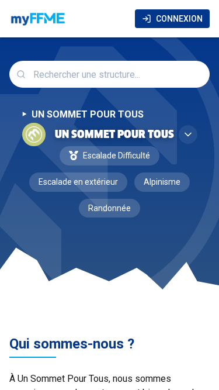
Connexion (179, 18)
